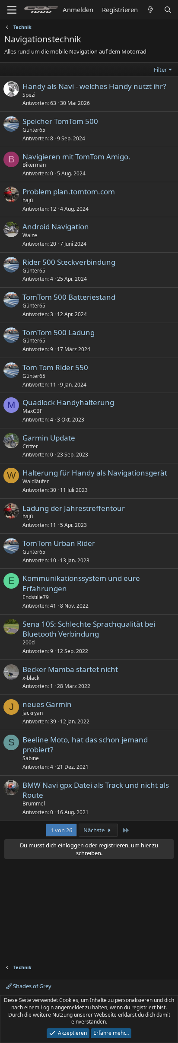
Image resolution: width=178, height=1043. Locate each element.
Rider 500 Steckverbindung (68, 262)
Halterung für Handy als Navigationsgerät (94, 473)
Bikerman (34, 164)
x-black (30, 678)
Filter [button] (160, 69)
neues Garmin (47, 704)
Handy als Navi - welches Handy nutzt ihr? (94, 86)
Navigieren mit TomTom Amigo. (76, 157)
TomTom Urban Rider (58, 543)
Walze (29, 235)
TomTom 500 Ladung (58, 332)
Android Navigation (55, 226)
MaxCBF (32, 411)
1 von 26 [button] (61, 830)
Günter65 (33, 129)
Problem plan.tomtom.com (68, 192)
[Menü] (12, 10)
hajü (27, 200)
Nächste (94, 830)
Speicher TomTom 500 (60, 121)
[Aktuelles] (150, 10)
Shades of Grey (31, 986)
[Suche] (167, 10)
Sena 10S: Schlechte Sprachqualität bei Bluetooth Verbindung (88, 629)
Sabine (30, 758)
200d (28, 642)
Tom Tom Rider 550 (55, 367)
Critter (30, 446)
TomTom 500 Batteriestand (68, 297)
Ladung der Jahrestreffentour (73, 508)
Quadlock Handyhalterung (68, 402)
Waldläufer (35, 481)
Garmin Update (48, 438)
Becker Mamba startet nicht (70, 669)
